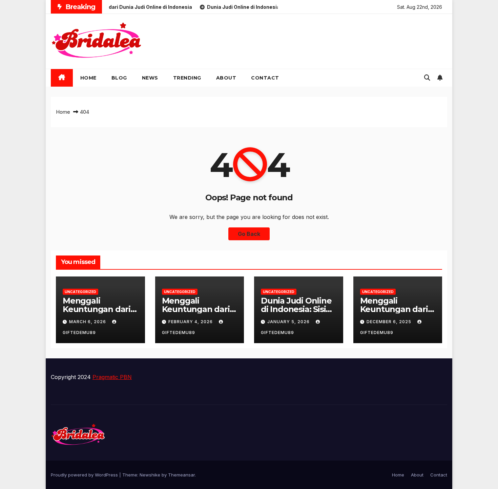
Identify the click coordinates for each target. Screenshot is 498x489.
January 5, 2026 (289, 321)
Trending (187, 78)
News (150, 78)
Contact (265, 78)
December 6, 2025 (390, 321)
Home (88, 78)
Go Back (249, 233)
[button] (427, 77)
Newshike (150, 474)
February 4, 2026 (191, 321)
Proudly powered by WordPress (85, 474)
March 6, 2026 (88, 321)
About (226, 78)
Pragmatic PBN (112, 377)
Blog (119, 78)
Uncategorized (80, 292)
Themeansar (181, 474)
